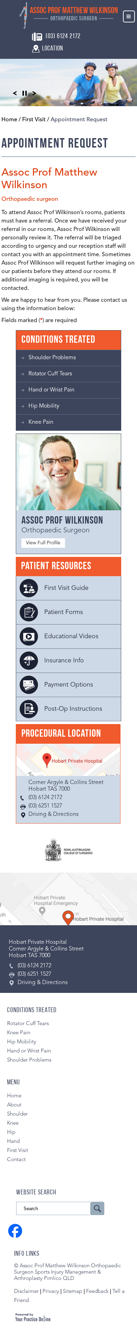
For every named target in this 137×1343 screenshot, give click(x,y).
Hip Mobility (43, 406)
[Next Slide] (34, 93)
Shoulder (17, 1114)
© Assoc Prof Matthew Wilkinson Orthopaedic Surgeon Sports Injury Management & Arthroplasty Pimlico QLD (67, 1272)
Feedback (97, 1291)
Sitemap (72, 1291)
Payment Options (68, 685)
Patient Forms (63, 612)
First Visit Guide (66, 588)
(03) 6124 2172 (63, 36)
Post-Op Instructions (73, 709)
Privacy (51, 1291)
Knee (13, 1123)
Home (9, 120)
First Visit (34, 120)
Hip (11, 1132)
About (14, 1105)
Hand (13, 1141)
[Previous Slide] (15, 93)
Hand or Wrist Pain (51, 390)
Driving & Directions (53, 814)
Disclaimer (26, 1291)
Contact (16, 1160)
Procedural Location (61, 734)
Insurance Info (64, 660)
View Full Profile (43, 542)
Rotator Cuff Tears (50, 374)
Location (52, 49)
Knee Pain (40, 422)
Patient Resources (56, 566)
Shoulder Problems (52, 358)
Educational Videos (71, 636)
